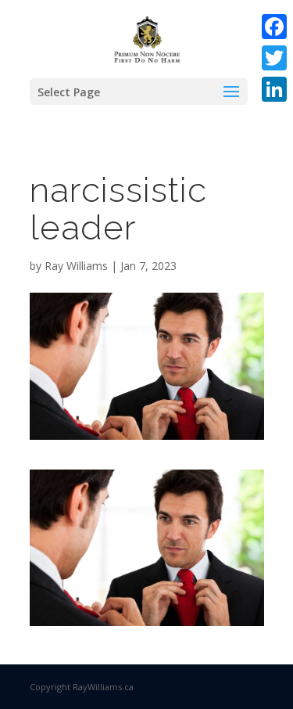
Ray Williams (76, 265)
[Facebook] (274, 26)
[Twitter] (274, 58)
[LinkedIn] (274, 89)
